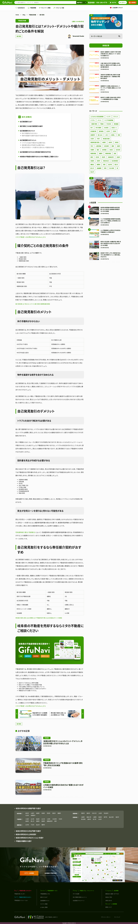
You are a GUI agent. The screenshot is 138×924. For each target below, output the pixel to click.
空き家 (97, 157)
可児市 (114, 131)
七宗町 (48, 819)
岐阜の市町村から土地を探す (26, 834)
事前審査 (116, 124)
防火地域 (111, 168)
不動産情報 (33, 8)
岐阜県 (116, 142)
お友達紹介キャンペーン (78, 900)
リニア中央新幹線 (108, 120)
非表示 (28, 117)
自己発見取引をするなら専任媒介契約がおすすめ (35, 152)
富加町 (38, 819)
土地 (106, 135)
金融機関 (99, 168)
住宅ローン (114, 127)
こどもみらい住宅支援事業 (96, 116)
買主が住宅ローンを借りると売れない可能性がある (38, 147)
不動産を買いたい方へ (19, 894)
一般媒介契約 (93, 124)
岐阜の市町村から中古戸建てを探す (28, 831)
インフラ (108, 116)
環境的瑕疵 (108, 153)
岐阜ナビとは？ (44, 897)
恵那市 (83, 813)
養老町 (100, 817)
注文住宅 (118, 150)
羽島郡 (92, 161)
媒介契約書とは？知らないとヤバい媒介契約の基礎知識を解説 (32, 304)
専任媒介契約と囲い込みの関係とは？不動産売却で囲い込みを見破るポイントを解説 (38, 618)
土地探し (113, 135)
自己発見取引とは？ (26, 122)
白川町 (32, 819)
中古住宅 (108, 124)
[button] (82, 714)
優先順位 (101, 131)
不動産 (101, 124)
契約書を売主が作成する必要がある (33, 145)
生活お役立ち (21, 8)
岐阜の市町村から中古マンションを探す (29, 838)
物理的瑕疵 (93, 153)
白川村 (43, 819)
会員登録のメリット (44, 900)
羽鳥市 (98, 161)
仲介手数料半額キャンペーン (80, 897)
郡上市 (92, 168)
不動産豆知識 (32, 15)
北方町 (108, 131)
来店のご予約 (108, 897)
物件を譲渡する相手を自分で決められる (34, 136)
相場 (91, 157)
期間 (113, 146)
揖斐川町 (89, 817)
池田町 (83, 817)
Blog (24, 15)
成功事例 (106, 146)
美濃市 (38, 821)
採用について (108, 907)
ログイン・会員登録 (29, 873)
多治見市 (106, 813)
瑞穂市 (100, 153)
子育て (98, 138)
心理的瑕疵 (98, 146)
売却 (119, 135)
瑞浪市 (88, 813)
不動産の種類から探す (24, 841)
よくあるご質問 (43, 907)
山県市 (32, 813)
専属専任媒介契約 (94, 142)
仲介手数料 (98, 127)
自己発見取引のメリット (27, 131)
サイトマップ (117, 917)
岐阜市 (110, 142)
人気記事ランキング (117, 7)
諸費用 (98, 164)
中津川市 (94, 813)
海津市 (117, 817)
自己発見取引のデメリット (28, 140)
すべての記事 (76, 894)
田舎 (115, 153)
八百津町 (54, 819)
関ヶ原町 (83, 819)
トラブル (92, 120)
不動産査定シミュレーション (21, 900)
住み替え (106, 127)
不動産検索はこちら (45, 894)
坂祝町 (43, 821)
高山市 (92, 172)
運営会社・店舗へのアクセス (112, 894)
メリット (99, 120)
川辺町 (27, 819)
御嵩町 (27, 821)
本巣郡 (92, 150)
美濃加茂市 (111, 157)
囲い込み (100, 135)
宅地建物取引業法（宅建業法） (25, 532)
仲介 (91, 127)
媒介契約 (42, 15)
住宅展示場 (93, 131)
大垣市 (92, 138)
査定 (98, 150)
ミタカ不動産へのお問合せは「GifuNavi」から (30, 237)
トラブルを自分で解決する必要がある (33, 143)
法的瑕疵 (104, 150)
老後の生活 (106, 161)
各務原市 (92, 135)
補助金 (92, 164)
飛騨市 (43, 825)
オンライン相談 (43, 904)
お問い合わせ (108, 900)
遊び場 (110, 164)
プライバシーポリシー (106, 917)
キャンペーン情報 (45, 8)
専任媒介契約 (106, 138)
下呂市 (32, 825)
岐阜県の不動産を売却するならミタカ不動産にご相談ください (39, 156)
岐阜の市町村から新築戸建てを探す (28, 808)
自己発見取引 (115, 161)
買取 (104, 164)
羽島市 (118, 157)
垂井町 (89, 819)
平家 (91, 146)
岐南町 (104, 142)
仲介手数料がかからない (30, 133)
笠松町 (103, 157)
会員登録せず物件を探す (51, 873)
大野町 (94, 817)
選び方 (116, 164)
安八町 (94, 819)
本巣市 (118, 146)
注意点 (111, 150)
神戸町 (105, 817)
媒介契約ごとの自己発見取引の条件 (31, 126)
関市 (105, 168)
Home (17, 15)
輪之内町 (111, 817)
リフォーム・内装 (60, 8)
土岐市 (100, 813)
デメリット (115, 116)
